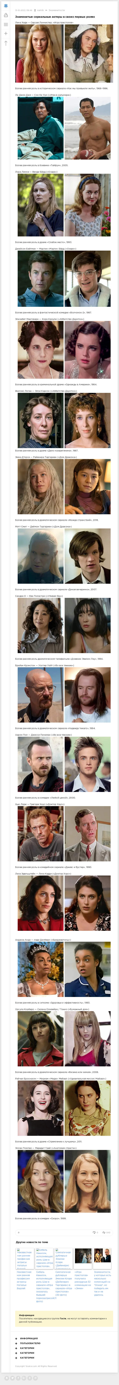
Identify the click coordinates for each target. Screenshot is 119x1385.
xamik (40, 10)
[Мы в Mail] (35, 1378)
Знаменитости (57, 10)
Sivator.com (31, 1366)
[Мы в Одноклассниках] (29, 1378)
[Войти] (6, 15)
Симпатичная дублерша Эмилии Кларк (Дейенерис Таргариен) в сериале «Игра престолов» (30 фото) (63, 1283)
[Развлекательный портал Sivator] (6, 6)
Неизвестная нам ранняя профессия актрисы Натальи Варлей (24, 1280)
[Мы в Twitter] (12, 1378)
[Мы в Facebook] (18, 1378)
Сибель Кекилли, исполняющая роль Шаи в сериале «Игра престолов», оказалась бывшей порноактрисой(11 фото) (45, 1287)
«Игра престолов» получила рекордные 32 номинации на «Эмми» (83, 1280)
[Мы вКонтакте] (6, 1378)
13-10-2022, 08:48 (23, 10)
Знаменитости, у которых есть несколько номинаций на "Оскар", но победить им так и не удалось (102, 1283)
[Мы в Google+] (24, 1378)
